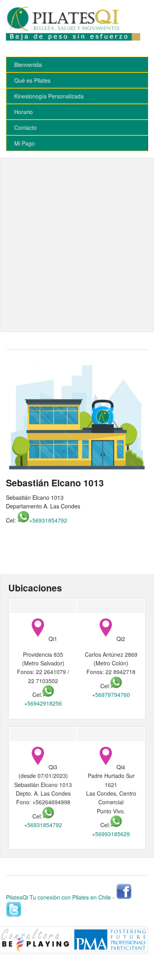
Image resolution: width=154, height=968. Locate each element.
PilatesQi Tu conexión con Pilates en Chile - (60, 897)
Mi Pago (24, 143)
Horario (23, 112)
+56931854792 (48, 520)
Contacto (25, 127)
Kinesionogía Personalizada (49, 96)
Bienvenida (28, 64)
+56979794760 (111, 694)
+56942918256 (43, 703)
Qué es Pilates (32, 80)
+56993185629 (111, 834)
